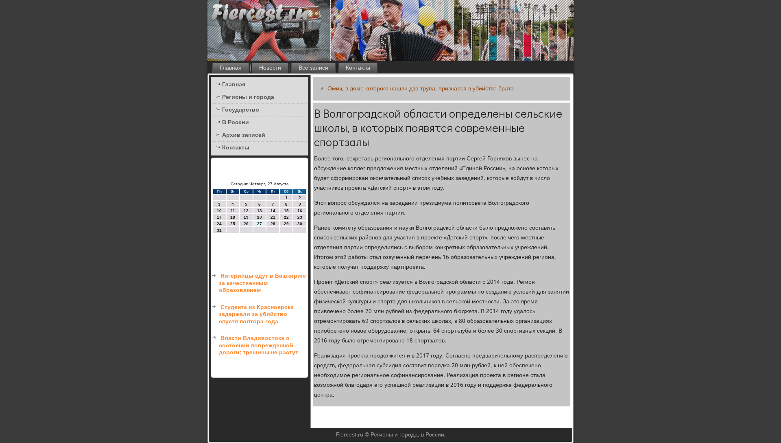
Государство (240, 110)
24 (219, 224)
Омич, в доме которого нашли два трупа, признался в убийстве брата (420, 89)
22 (286, 217)
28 (273, 224)
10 (219, 210)
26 (246, 224)
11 (233, 210)
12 (246, 210)
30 (299, 224)
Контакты (358, 68)
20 (259, 217)
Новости (270, 68)
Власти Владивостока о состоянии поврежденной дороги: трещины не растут (258, 345)
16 (299, 210)
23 (299, 217)
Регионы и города (248, 97)
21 (273, 217)
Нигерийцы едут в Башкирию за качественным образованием (262, 283)
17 (219, 217)
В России (235, 122)
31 (219, 230)
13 (259, 210)
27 (259, 224)
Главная (231, 68)
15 (286, 210)
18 (232, 217)
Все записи (313, 68)
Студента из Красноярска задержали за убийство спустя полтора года (256, 315)
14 (273, 210)
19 (246, 217)
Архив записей (243, 135)
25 (232, 224)
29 (286, 224)
